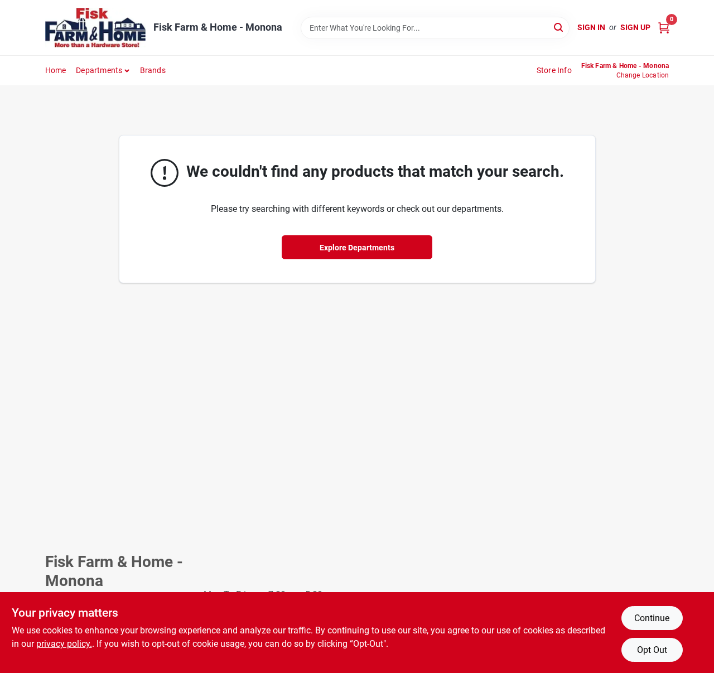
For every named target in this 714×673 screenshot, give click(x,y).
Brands (153, 70)
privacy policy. (64, 643)
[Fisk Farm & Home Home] (95, 27)
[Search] (559, 27)
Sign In (591, 27)
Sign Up (635, 27)
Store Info (554, 70)
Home (55, 70)
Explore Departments (357, 247)
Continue (651, 618)
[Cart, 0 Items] (663, 27)
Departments (99, 70)
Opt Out (652, 650)
